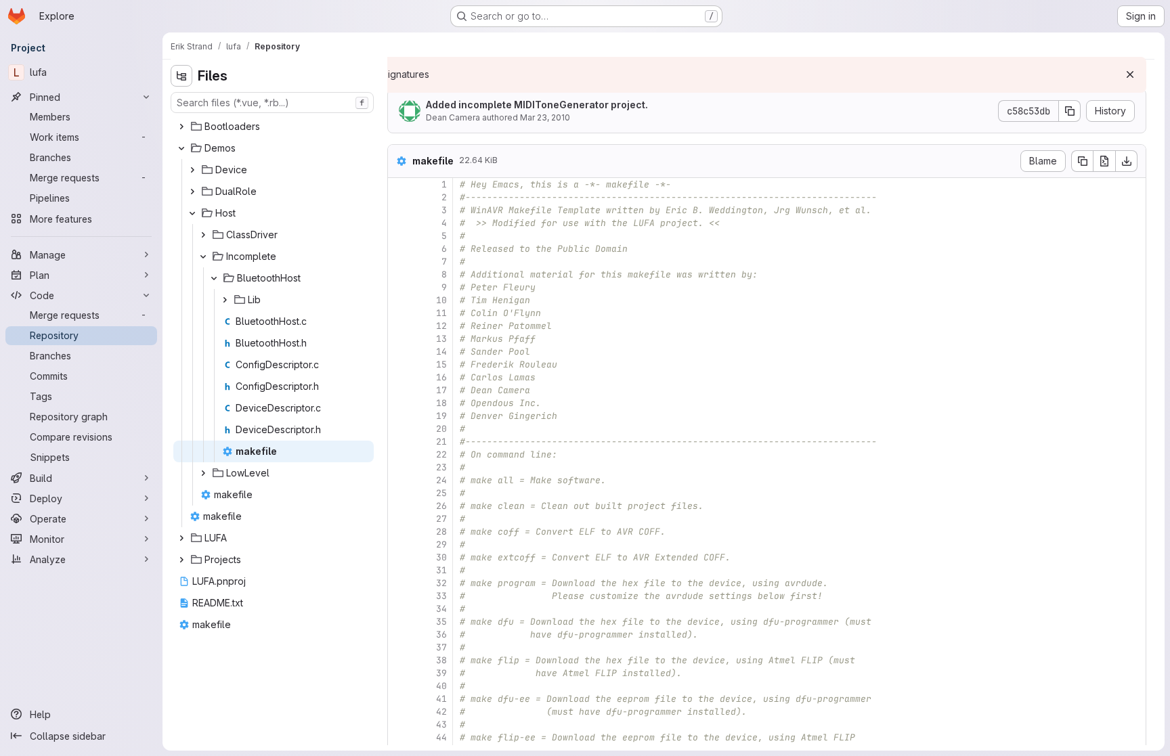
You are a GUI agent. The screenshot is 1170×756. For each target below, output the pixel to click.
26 (441, 506)
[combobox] (272, 102)
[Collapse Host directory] (192, 213)
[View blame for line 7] (399, 261)
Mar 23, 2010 (545, 117)
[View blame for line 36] (399, 634)
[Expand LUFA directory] (181, 538)
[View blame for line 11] (399, 313)
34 (441, 609)
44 (441, 737)
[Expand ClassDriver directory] (203, 235)
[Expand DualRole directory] (192, 191)
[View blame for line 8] (399, 274)
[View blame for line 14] (399, 351)
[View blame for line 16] (399, 377)
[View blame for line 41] (399, 698)
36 (441, 634)
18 (441, 403)
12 (441, 326)
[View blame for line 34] (399, 608)
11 (441, 313)
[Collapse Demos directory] (181, 148)
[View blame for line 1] (399, 184)
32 (441, 583)
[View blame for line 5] (399, 235)
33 (441, 596)
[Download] (1127, 161)
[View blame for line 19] (399, 415)
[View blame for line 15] (399, 364)
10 (441, 300)
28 (441, 531)
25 (441, 493)
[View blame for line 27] (399, 518)
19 (441, 416)
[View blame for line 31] (399, 570)
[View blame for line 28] (399, 531)
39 (441, 673)
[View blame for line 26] (399, 505)
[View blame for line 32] (399, 583)
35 (441, 621)
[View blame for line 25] (399, 493)
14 (441, 351)
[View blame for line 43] (399, 724)
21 (441, 441)
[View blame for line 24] (399, 480)
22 (441, 454)
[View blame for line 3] (399, 210)
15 (441, 364)
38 (441, 660)
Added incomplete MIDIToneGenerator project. (537, 104)
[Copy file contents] (1082, 161)
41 (441, 699)
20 (441, 429)
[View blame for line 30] (399, 557)
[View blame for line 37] (399, 647)
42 (441, 711)
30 (441, 557)
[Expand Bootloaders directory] (181, 126)
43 (441, 724)
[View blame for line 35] (399, 621)
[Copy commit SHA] (1070, 111)
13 (441, 338)
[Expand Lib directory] (225, 300)
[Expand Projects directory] (181, 560)
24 (441, 480)
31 (441, 570)
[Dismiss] (1130, 74)
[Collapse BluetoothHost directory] (214, 278)
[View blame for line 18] (399, 403)
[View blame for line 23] (399, 467)
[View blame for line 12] (399, 325)
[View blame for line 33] (399, 596)
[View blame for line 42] (399, 711)
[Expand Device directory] (192, 170)
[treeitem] (273, 126)
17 (441, 390)
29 (441, 544)
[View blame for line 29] (399, 544)
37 (441, 647)
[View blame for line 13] (399, 338)
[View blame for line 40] (399, 686)
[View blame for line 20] (399, 428)
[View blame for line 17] (399, 390)
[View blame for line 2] (399, 197)
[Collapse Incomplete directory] (203, 256)
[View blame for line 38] (399, 660)
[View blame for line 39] (399, 673)
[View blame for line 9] (399, 287)
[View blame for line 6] (399, 248)
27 (441, 519)
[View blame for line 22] (399, 454)
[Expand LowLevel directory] (203, 473)
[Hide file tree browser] (181, 76)
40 (441, 686)
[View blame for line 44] (399, 737)
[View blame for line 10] (399, 300)
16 (441, 377)
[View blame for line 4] (399, 223)
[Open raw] (1104, 161)
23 (441, 467)
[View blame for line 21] (399, 441)
